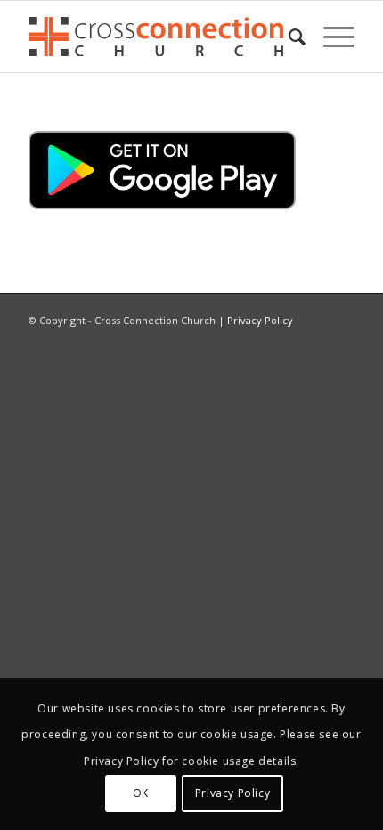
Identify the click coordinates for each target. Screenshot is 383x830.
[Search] (288, 36)
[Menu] (330, 36)
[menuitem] (288, 36)
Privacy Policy (260, 320)
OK (141, 793)
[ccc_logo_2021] (159, 36)
